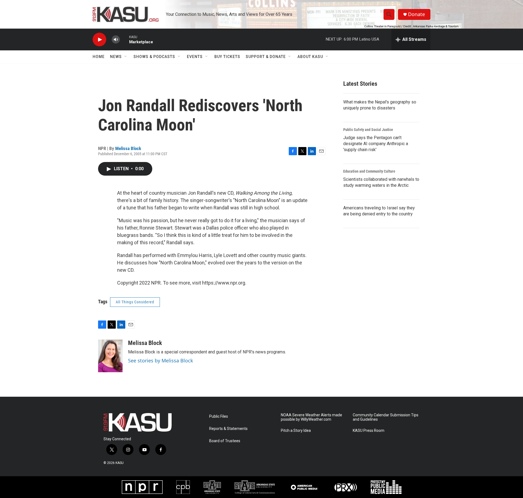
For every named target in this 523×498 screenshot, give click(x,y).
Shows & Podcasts (154, 56)
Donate (416, 14)
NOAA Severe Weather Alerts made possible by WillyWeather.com (311, 417)
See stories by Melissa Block (160, 360)
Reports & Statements (228, 429)
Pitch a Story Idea (296, 431)
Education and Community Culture (369, 171)
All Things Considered (135, 302)
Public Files (218, 416)
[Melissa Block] (110, 356)
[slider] (124, 39)
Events (195, 56)
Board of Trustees (224, 441)
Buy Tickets (227, 56)
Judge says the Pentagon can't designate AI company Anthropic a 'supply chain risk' (375, 143)
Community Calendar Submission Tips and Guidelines (385, 417)
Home (99, 56)
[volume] (115, 39)
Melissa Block (128, 148)
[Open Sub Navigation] (126, 56)
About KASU (310, 56)
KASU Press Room (368, 431)
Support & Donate (266, 56)
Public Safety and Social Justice (368, 129)
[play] (99, 39)
